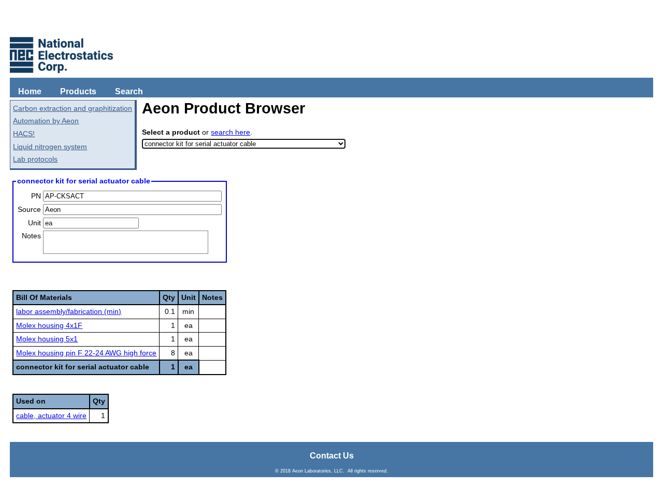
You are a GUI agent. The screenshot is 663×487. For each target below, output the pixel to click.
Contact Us (332, 455)
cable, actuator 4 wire (51, 415)
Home (29, 91)
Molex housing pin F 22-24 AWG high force (86, 353)
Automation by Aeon (46, 121)
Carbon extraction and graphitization (72, 108)
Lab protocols (35, 159)
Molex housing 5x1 (47, 339)
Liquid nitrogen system (50, 146)
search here (230, 132)
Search (129, 91)
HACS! (24, 134)
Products (78, 91)
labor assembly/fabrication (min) (68, 311)
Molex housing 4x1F (49, 325)
